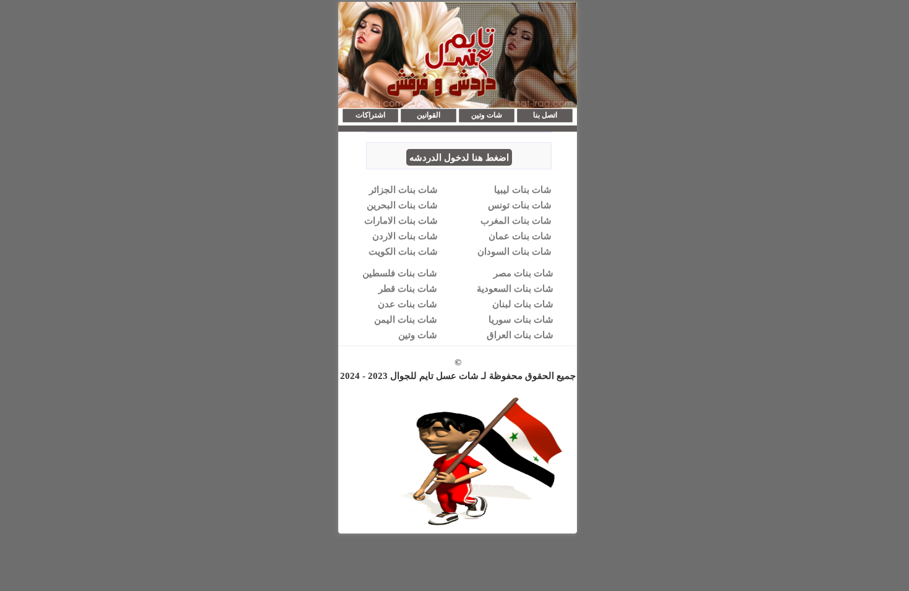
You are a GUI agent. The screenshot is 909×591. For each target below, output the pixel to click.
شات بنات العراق (520, 334)
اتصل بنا (545, 115)
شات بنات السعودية (515, 288)
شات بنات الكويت (403, 251)
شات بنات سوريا (521, 319)
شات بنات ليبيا (523, 189)
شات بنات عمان (520, 235)
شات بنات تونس (520, 204)
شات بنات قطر (407, 288)
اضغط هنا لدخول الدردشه (459, 157)
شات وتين (486, 115)
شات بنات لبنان (522, 303)
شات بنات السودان (514, 251)
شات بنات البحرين (402, 204)
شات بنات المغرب (516, 220)
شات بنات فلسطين (399, 272)
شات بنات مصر (523, 272)
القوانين (428, 115)
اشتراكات (370, 115)
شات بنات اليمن (405, 319)
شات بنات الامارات (401, 220)
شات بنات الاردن (405, 235)
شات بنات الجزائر (403, 189)
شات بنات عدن (407, 303)
